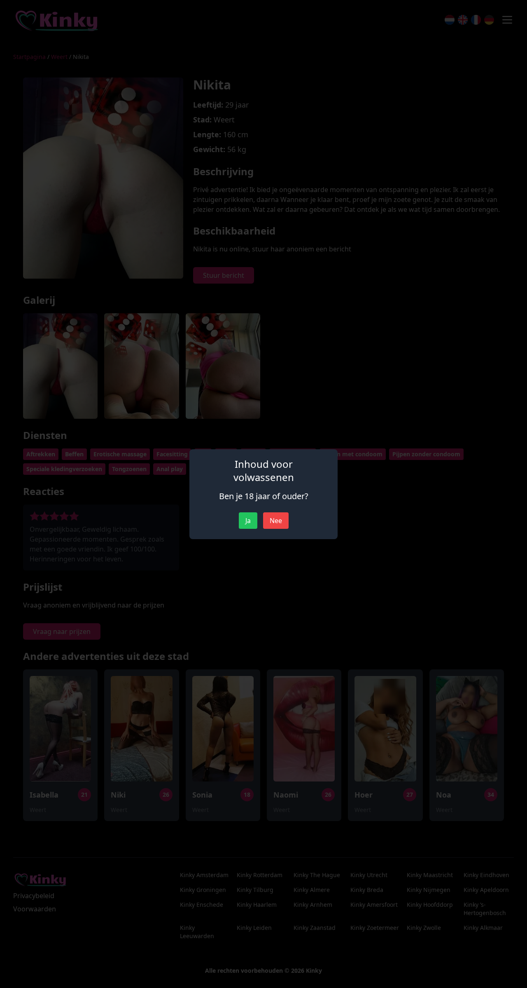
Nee (276, 520)
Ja (248, 520)
